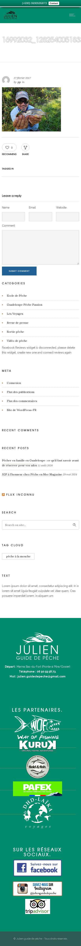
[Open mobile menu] (73, 15)
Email (32, 207)
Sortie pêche (15, 332)
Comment (8, 225)
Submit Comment (19, 271)
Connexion (14, 383)
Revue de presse (18, 322)
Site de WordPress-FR (21, 410)
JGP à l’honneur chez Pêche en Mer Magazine (32, 474)
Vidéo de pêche (17, 341)
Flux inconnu (20, 494)
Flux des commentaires (22, 401)
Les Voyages (15, 313)
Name (5, 207)
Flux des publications (20, 392)
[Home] (10, 18)
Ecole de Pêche (17, 295)
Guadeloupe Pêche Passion (24, 304)
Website (61, 207)
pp (19, 82)
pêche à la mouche (18, 556)
